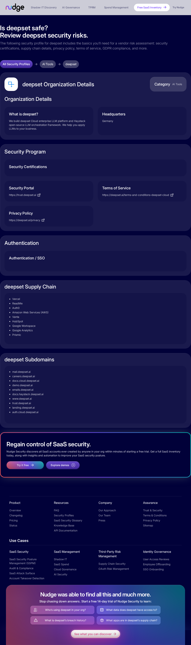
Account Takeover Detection (26, 578)
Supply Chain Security (112, 563)
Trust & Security (152, 510)
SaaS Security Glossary (68, 520)
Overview (15, 510)
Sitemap (148, 525)
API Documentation (65, 530)
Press (101, 520)
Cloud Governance (65, 569)
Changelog (16, 515)
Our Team (104, 515)
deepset (70, 64)
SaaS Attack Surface (22, 573)
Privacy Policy (151, 520)
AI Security (60, 574)
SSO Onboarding (153, 569)
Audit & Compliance (21, 568)
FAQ (56, 510)
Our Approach (107, 510)
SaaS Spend (61, 564)
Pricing (13, 520)
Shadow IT (60, 559)
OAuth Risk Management (113, 568)
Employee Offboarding (156, 564)
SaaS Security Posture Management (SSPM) (23, 561)
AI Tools (47, 64)
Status (13, 525)
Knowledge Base (64, 525)
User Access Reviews (156, 559)
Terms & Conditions (155, 515)
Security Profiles (64, 515)
